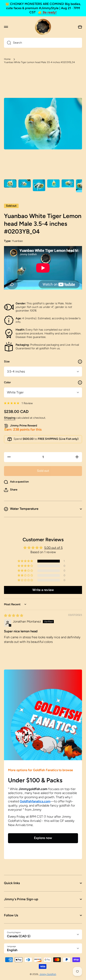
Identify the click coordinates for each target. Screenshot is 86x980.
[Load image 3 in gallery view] (39, 185)
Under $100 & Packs (35, 780)
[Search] (7, 43)
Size (7, 361)
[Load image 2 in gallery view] (24, 183)
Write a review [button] (43, 590)
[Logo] (43, 27)
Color (7, 382)
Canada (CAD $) (18, 936)
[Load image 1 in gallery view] (10, 183)
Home (7, 59)
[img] (13, 615)
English (12, 950)
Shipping (9, 417)
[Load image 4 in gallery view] (53, 183)
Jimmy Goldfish (47, 974)
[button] (10, 490)
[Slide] (80, 362)
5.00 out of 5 (53, 548)
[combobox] (43, 43)
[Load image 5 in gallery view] (68, 183)
